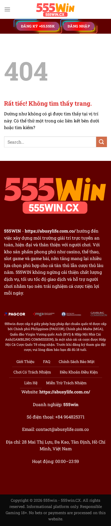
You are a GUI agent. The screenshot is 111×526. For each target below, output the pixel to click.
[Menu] (7, 9)
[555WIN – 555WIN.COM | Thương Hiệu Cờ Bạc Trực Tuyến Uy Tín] (55, 9)
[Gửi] (101, 142)
